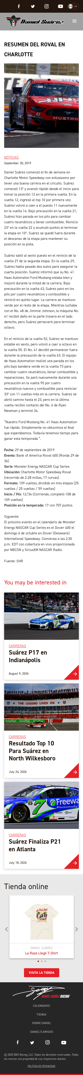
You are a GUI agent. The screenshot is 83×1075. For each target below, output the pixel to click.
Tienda (41, 1014)
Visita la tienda (41, 973)
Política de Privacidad (41, 1066)
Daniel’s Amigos (41, 1032)
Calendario (41, 1006)
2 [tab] (41, 961)
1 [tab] (38, 961)
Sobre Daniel (41, 1023)
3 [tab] (45, 961)
